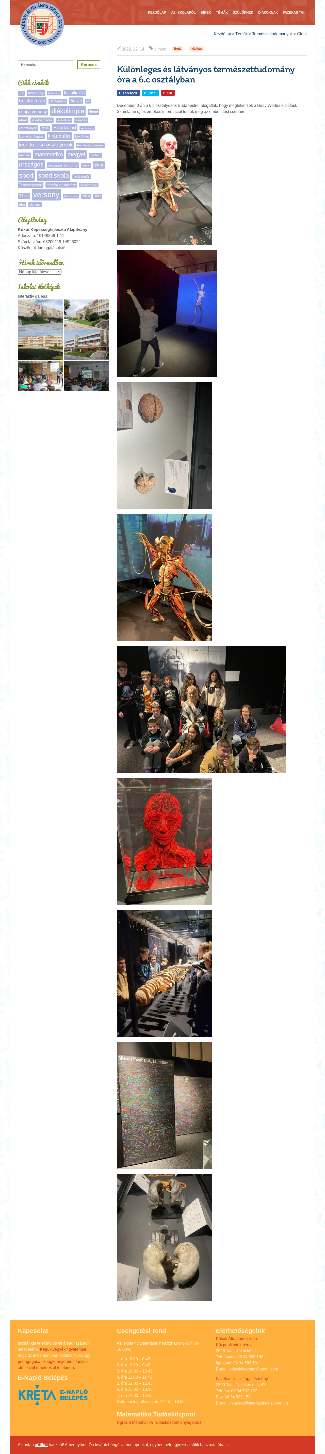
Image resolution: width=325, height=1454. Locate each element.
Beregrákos (58, 101)
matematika (49, 154)
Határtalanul (64, 127)
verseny (46, 194)
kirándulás (59, 136)
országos (31, 164)
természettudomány (61, 185)
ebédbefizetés (42, 120)
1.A (21, 93)
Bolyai (76, 100)
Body (178, 49)
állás (97, 196)
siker (99, 165)
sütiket (41, 1445)
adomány (36, 93)
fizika (45, 128)
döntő (93, 112)
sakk (85, 165)
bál (88, 101)
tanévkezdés (82, 176)
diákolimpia (68, 110)
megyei (76, 154)
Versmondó (71, 196)
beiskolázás (32, 100)
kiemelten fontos (31, 136)
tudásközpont (88, 185)
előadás (81, 120)
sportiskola (53, 175)
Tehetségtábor (30, 185)
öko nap (35, 205)
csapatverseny (33, 111)
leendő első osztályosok (46, 144)
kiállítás (197, 49)
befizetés (53, 93)
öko (22, 205)
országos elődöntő (63, 165)
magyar (24, 155)
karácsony (87, 128)
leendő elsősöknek (90, 145)
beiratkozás (74, 93)
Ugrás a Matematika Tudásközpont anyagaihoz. (159, 1422)
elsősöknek (64, 120)
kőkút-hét (82, 136)
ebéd (23, 120)
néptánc (95, 155)
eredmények (28, 128)
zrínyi (86, 196)
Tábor (24, 196)
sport (26, 175)
